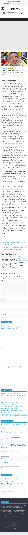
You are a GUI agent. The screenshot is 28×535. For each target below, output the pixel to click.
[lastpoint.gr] (1, 19)
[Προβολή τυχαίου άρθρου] (26, 19)
